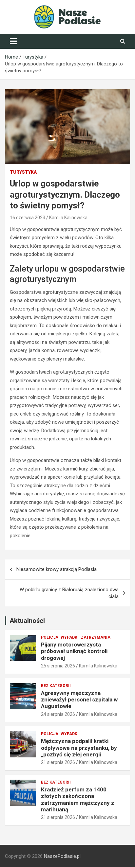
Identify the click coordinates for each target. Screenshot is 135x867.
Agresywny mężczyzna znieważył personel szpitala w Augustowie (79, 700)
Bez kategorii (56, 685)
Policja (49, 637)
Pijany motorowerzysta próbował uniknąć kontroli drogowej (74, 651)
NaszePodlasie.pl (62, 856)
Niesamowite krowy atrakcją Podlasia (56, 569)
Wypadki (70, 637)
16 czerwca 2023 (27, 217)
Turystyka (23, 172)
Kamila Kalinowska (68, 217)
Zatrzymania (95, 637)
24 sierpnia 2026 (58, 714)
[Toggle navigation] (13, 41)
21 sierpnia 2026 (58, 762)
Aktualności (27, 621)
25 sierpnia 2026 (58, 665)
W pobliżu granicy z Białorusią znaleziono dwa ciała (69, 593)
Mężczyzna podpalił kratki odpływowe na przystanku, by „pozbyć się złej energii (79, 748)
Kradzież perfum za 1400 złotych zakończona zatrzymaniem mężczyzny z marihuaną (77, 799)
